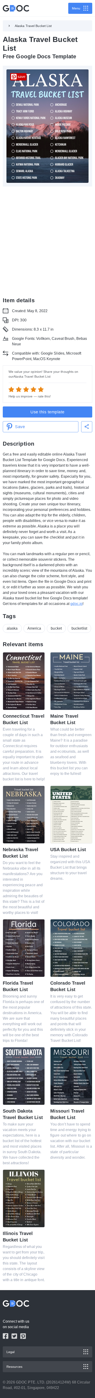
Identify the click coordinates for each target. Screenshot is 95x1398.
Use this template (47, 412)
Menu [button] (76, 8)
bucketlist (79, 628)
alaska (12, 628)
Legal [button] (10, 1352)
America (34, 628)
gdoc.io (76, 604)
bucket (56, 628)
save (21, 77)
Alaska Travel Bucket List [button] (33, 26)
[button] (86, 426)
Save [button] (20, 426)
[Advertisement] (47, 241)
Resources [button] (14, 1366)
